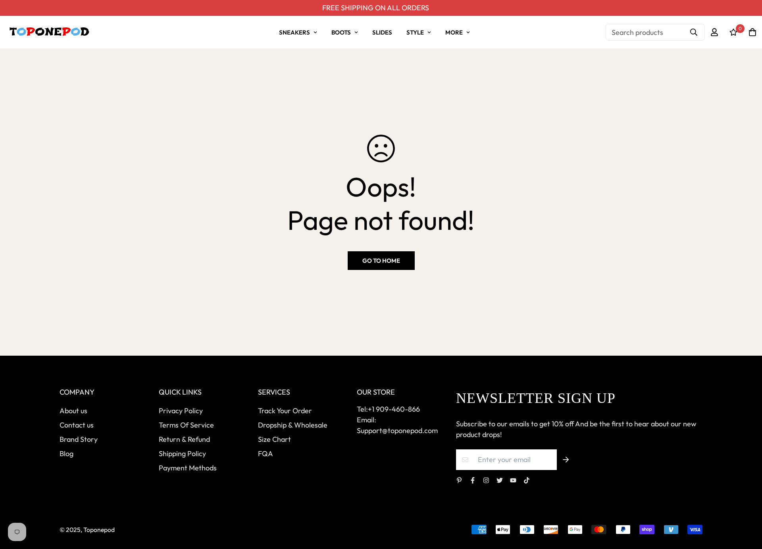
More (454, 32)
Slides (382, 32)
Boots (341, 32)
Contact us (77, 425)
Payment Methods (188, 467)
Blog (66, 453)
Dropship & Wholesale (292, 425)
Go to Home (381, 260)
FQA (265, 453)
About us (73, 410)
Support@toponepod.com (397, 430)
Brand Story (79, 439)
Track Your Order (285, 410)
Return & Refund (184, 439)
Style (415, 32)
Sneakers (294, 32)
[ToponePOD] (48, 32)
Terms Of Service (186, 425)
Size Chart (274, 439)
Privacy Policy (181, 410)
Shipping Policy (182, 453)
